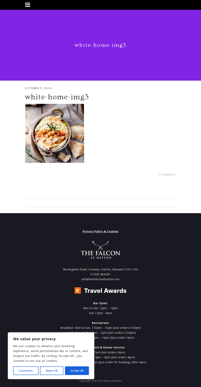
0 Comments (167, 174)
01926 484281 (100, 274)
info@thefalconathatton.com (101, 279)
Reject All (52, 370)
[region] (51, 355)
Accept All (77, 370)
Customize (26, 370)
